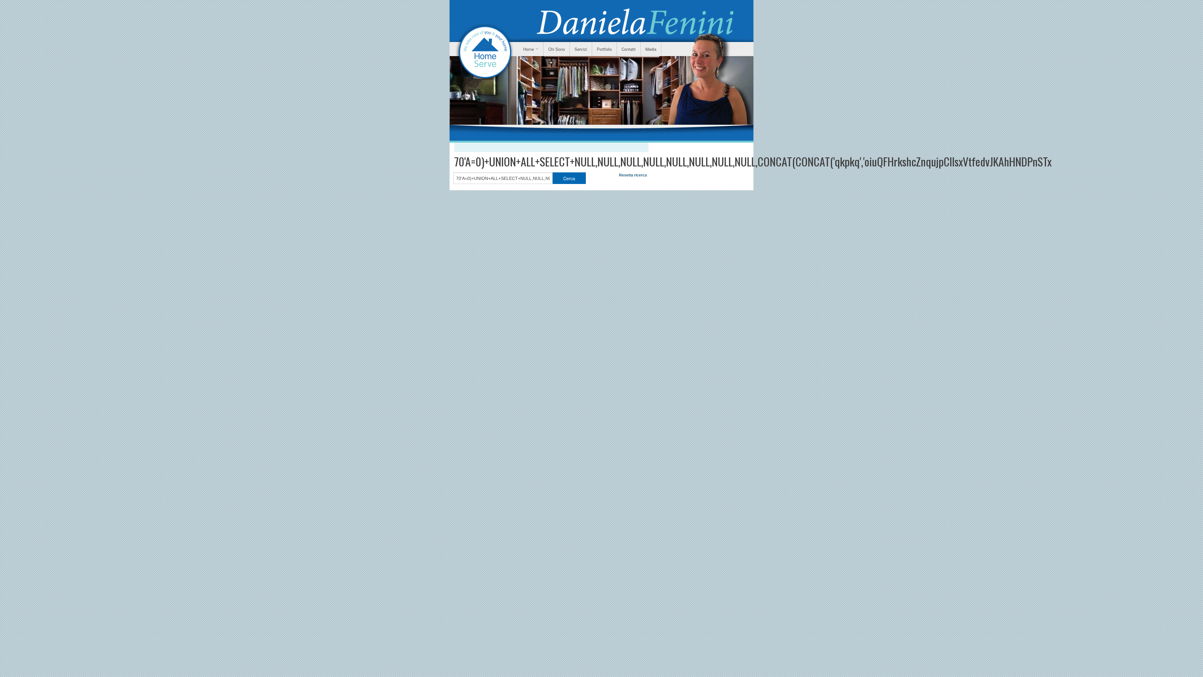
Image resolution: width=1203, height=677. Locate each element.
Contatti (629, 49)
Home (528, 49)
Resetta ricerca (633, 175)
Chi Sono (556, 49)
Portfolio (604, 49)
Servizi (581, 49)
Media (650, 49)
